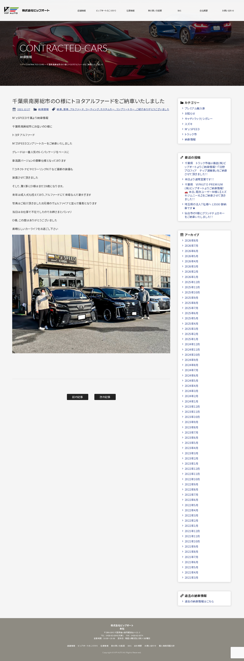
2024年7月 (191, 370)
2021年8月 (191, 551)
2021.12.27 (23, 109)
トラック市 (191, 134)
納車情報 (43, 109)
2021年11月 (192, 536)
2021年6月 (191, 562)
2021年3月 (191, 577)
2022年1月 (191, 525)
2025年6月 (191, 313)
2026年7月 (191, 245)
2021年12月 (192, 531)
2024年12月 (192, 344)
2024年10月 (192, 354)
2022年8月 (191, 489)
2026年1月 (191, 277)
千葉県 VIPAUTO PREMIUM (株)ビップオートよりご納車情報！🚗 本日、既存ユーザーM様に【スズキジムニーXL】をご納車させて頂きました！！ (205, 191)
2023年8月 (191, 427)
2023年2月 (191, 458)
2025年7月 (191, 308)
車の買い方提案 (155, 10)
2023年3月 (191, 453)
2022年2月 (191, 520)
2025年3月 (191, 328)
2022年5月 (191, 505)
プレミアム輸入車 (195, 108)
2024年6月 (191, 375)
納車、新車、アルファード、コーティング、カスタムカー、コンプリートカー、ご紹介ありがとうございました (113, 109)
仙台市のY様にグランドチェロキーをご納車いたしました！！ (205, 214)
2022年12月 (192, 468)
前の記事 (77, 397)
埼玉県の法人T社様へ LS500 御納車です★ (205, 206)
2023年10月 (192, 416)
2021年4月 (191, 572)
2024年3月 (191, 391)
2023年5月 (191, 442)
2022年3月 (191, 515)
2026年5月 (191, 256)
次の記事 (105, 397)
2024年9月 (191, 359)
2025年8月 (191, 302)
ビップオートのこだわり (106, 10)
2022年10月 (192, 479)
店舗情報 (82, 10)
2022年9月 (191, 484)
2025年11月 (192, 287)
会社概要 (204, 10)
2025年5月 (191, 318)
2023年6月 (191, 437)
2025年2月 (191, 334)
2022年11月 (192, 473)
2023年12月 (192, 406)
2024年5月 (191, 380)
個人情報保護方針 (167, 645)
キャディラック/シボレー (199, 118)
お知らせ (190, 113)
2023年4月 (191, 448)
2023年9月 (191, 422)
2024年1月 (191, 401)
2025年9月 (191, 297)
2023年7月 (191, 432)
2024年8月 (191, 365)
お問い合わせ (228, 10)
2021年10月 (192, 541)
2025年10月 (192, 292)
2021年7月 (191, 557)
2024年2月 (191, 396)
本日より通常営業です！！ (199, 179)
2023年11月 (192, 411)
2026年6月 (191, 251)
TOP (22, 64)
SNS (179, 10)
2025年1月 (191, 339)
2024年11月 (192, 349)
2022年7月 (191, 494)
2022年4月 (191, 510)
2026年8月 (191, 240)
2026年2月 (191, 271)
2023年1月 (191, 463)
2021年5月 (191, 567)
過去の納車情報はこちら (199, 601)
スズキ (189, 124)
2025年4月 (191, 323)
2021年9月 (191, 546)
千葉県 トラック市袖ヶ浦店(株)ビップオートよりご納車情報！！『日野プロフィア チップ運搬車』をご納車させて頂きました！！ (206, 168)
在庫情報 (130, 10)
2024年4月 (191, 385)
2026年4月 (191, 261)
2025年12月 (192, 282)
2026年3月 (191, 266)
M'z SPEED (192, 129)
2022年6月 (191, 499)
